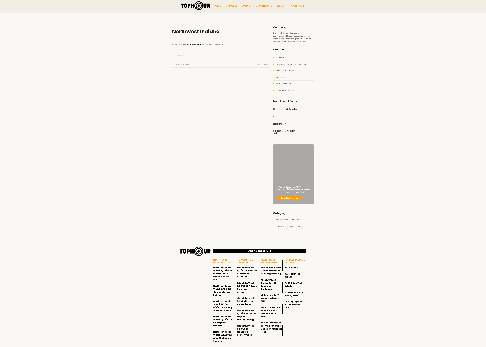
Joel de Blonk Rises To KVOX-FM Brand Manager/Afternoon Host (272, 327)
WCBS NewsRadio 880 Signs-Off (294, 294)
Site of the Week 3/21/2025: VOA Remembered (245, 301)
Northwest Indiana (194, 44)
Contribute (264, 5)
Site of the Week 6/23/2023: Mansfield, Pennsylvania (245, 330)
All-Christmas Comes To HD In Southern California (269, 284)
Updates (231, 5)
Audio (246, 5)
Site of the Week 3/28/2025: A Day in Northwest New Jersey (247, 287)
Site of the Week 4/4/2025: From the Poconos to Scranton (247, 272)
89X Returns (291, 267)
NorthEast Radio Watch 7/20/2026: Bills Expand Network (222, 321)
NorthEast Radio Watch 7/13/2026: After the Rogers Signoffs (222, 336)
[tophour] (195, 5)
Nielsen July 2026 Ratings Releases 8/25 (270, 298)
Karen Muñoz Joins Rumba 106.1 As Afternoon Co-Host (271, 312)
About (281, 5)
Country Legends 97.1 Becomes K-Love (294, 304)
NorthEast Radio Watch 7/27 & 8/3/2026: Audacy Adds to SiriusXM (222, 306)
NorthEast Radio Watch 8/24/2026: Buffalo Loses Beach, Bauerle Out (223, 273)
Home (217, 5)
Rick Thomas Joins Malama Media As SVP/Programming (271, 270)
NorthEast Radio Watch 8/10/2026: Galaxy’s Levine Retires (222, 291)
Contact (297, 5)
